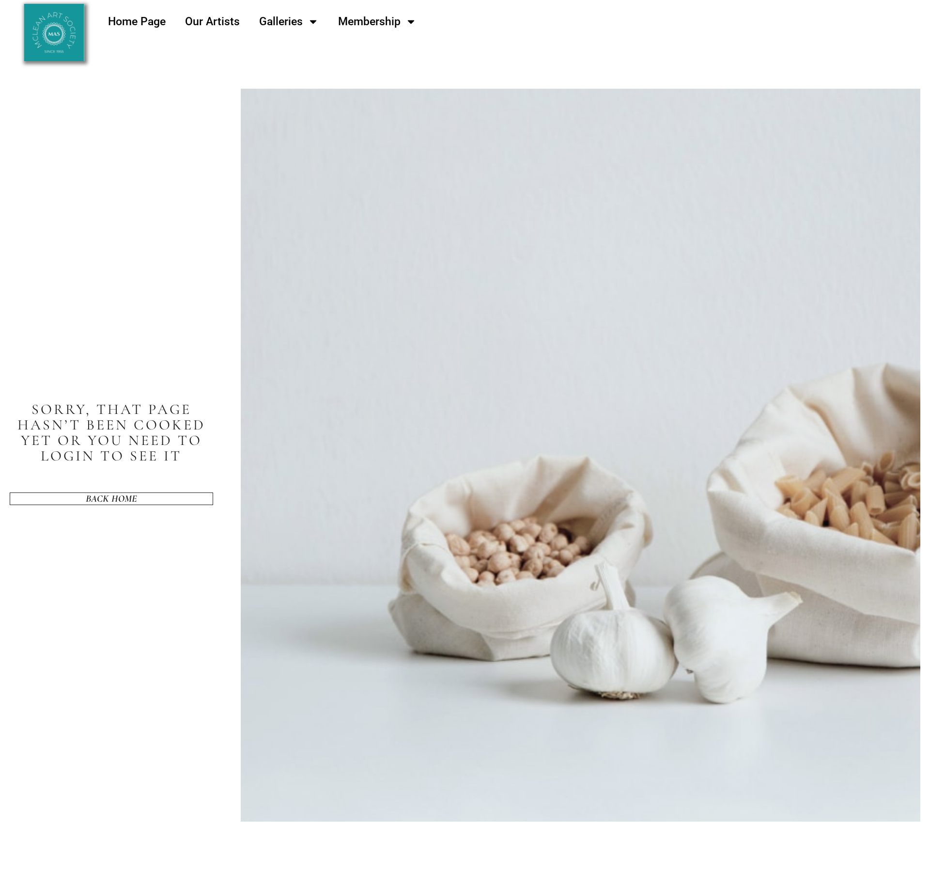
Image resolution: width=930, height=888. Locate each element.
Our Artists (212, 21)
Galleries (281, 21)
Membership (369, 21)
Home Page (137, 21)
